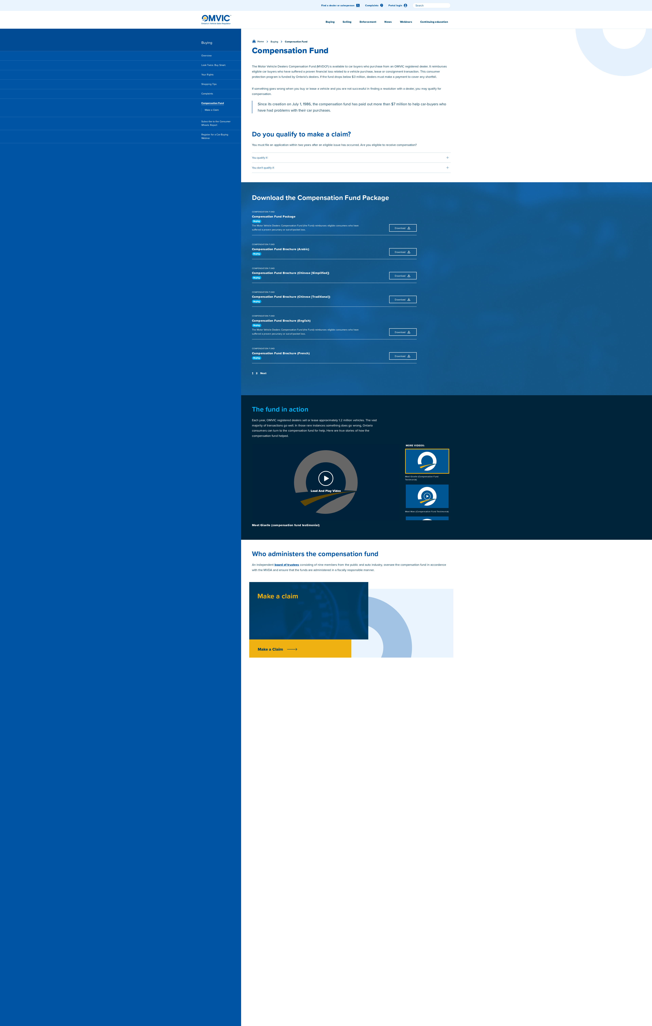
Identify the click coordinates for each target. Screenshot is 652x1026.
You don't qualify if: (263, 167)
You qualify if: (260, 157)
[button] (252, 373)
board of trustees (287, 565)
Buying (256, 221)
